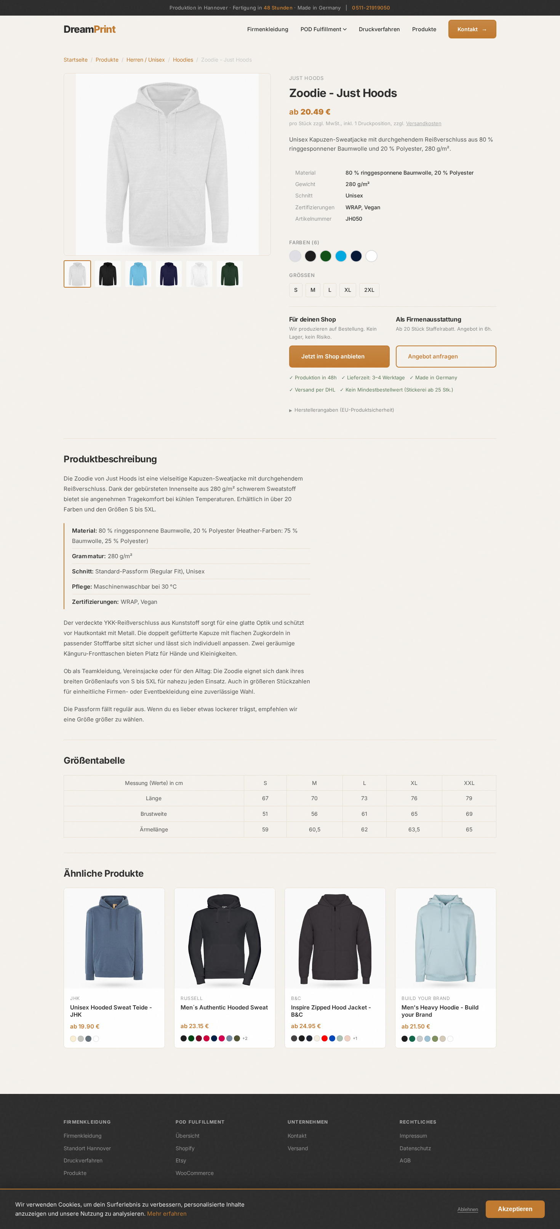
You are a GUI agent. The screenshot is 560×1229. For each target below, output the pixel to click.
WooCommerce (195, 1173)
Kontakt (472, 28)
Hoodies (183, 59)
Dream (89, 29)
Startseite (76, 59)
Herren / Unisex (145, 59)
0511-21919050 (371, 8)
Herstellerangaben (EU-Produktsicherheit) (344, 410)
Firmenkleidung (267, 29)
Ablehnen (468, 1209)
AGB (405, 1160)
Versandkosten (424, 123)
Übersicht (188, 1135)
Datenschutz (415, 1148)
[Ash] (295, 256)
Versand (298, 1148)
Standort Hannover (87, 1148)
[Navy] (356, 256)
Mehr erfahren (167, 1213)
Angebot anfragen (433, 356)
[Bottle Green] (326, 256)
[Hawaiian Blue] (341, 256)
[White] (371, 256)
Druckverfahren (379, 29)
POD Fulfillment (321, 29)
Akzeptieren (515, 1209)
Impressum (413, 1135)
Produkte (424, 29)
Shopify (185, 1148)
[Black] (310, 256)
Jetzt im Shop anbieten (333, 356)
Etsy (181, 1160)
